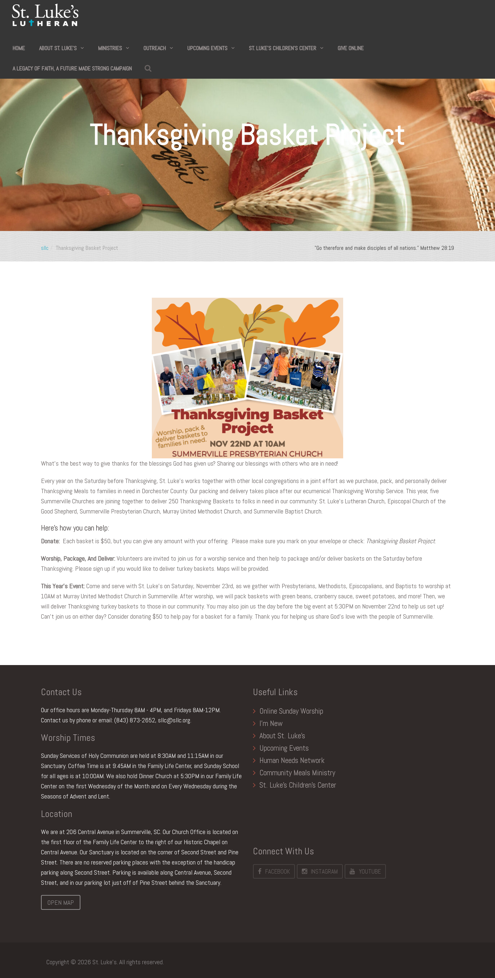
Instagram (324, 871)
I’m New (271, 723)
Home (19, 48)
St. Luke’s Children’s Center (282, 48)
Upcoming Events (207, 48)
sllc (45, 248)
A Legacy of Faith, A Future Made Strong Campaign (72, 68)
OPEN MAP (60, 902)
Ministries (110, 48)
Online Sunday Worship (291, 711)
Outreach (154, 48)
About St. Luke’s (58, 48)
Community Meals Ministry (297, 772)
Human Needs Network (292, 760)
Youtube (370, 871)
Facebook (277, 871)
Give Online (351, 48)
